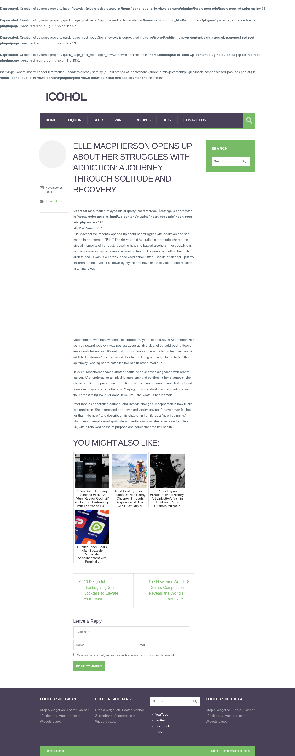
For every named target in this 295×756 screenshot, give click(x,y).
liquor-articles (54, 201)
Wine (119, 120)
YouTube (161, 714)
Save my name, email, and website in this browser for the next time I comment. (125, 655)
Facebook (162, 726)
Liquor (75, 120)
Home (51, 120)
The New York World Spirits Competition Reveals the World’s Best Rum (166, 590)
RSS (158, 732)
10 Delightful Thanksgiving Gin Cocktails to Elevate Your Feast (101, 590)
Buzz (167, 120)
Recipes (143, 120)
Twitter (160, 720)
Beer (98, 120)
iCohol (66, 97)
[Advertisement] (107, 303)
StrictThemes (241, 751)
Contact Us (194, 120)
